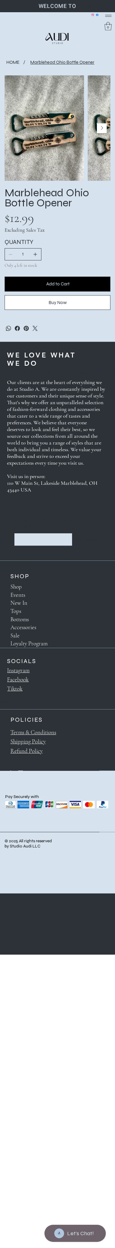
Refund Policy (26, 750)
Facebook (18, 679)
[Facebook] (97, 14)
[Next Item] (102, 128)
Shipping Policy (28, 741)
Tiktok (14, 688)
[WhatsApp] (8, 328)
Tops (15, 611)
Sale (15, 635)
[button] (108, 26)
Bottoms (19, 619)
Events (17, 594)
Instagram (18, 670)
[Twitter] (35, 328)
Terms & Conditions (33, 732)
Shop (16, 586)
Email (22, 527)
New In (18, 602)
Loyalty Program (29, 643)
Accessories (23, 627)
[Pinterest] (26, 328)
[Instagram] (92, 14)
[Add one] (35, 254)
